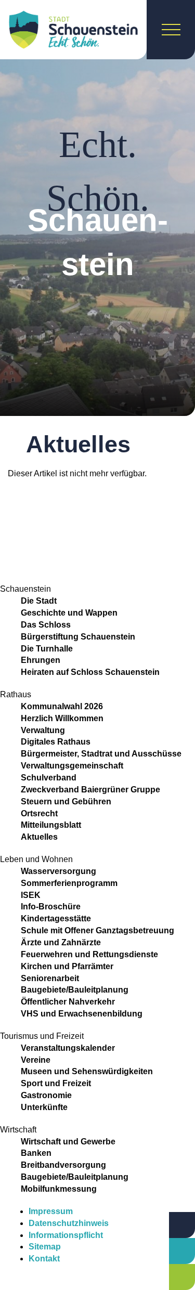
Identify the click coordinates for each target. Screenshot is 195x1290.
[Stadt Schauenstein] (73, 29)
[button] (97, 496)
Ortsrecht (39, 813)
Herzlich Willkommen (62, 718)
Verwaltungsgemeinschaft (72, 765)
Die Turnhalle (47, 648)
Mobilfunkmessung (59, 1188)
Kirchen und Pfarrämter (67, 966)
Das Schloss (46, 624)
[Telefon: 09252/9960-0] (182, 1251)
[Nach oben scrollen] (143, 1230)
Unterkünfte (44, 1107)
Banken (36, 1153)
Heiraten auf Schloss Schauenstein (90, 672)
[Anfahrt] (182, 1225)
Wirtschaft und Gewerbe (68, 1141)
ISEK (31, 895)
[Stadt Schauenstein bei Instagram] (22, 1282)
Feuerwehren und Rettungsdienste (89, 954)
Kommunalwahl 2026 (62, 706)
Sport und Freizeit (56, 1083)
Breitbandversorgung (63, 1165)
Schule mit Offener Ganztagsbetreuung (97, 930)
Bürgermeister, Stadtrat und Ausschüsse (101, 753)
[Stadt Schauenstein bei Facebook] (7, 1282)
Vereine (35, 1060)
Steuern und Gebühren (66, 801)
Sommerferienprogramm (69, 883)
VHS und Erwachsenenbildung (81, 1013)
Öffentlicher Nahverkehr (68, 1001)
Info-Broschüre (51, 906)
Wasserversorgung (58, 871)
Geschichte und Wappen (69, 612)
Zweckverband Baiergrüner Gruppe (90, 789)
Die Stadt (39, 600)
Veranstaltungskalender (68, 1048)
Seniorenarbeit (50, 978)
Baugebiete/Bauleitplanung (74, 989)
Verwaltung (43, 730)
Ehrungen (40, 660)
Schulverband (48, 777)
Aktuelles (39, 836)
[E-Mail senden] (182, 1277)
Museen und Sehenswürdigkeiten (87, 1071)
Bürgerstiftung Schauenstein (78, 636)
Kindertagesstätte (56, 918)
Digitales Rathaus (55, 741)
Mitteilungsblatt (51, 824)
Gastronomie (46, 1095)
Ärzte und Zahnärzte (61, 942)
